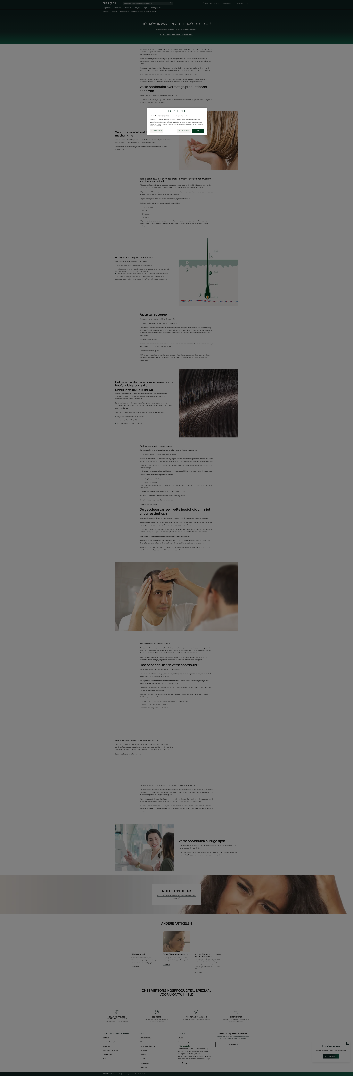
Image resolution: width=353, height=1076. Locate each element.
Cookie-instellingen (156, 130)
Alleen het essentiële (184, 130)
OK (198, 130)
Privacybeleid (157, 125)
